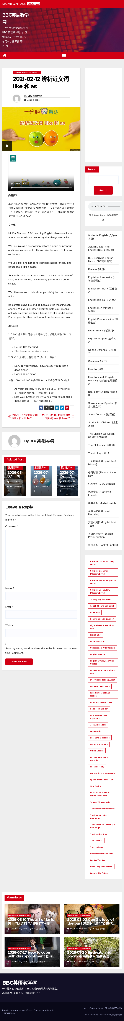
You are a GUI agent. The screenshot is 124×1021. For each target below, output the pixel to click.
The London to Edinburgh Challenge (102, 826)
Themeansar (8, 1013)
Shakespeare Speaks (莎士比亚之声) (102, 405)
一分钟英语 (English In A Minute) (27, 72)
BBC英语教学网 (35, 95)
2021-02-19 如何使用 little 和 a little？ (25, 417)
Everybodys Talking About (102, 680)
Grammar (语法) (97, 361)
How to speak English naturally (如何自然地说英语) (102, 380)
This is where (96, 847)
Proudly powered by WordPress (17, 1010)
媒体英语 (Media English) (102, 503)
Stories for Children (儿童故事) (103, 424)
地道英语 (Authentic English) (99, 493)
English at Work (97, 654)
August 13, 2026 (19, 929)
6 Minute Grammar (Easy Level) (102, 563)
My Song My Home (99, 744)
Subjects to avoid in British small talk (99, 794)
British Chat (95, 635)
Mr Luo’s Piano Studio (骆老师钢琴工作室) (103, 1008)
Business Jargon (98, 641)
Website (9, 625)
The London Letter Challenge (99, 816)
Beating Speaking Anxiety (102, 619)
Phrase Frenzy (97, 767)
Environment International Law (102, 671)
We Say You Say (97, 860)
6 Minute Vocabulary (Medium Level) (100, 591)
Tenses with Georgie (100, 802)
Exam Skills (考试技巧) (101, 330)
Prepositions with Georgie (102, 773)
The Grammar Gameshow (102, 809)
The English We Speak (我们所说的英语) (101, 435)
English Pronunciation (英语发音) (103, 321)
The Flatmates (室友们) (101, 445)
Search (92, 169)
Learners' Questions (100, 738)
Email (9, 606)
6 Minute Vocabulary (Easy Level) (103, 582)
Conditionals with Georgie (102, 648)
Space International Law (101, 780)
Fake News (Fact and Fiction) (100, 694)
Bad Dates (95, 612)
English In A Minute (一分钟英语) (103, 309)
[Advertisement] (103, 115)
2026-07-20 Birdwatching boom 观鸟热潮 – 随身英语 (89, 954)
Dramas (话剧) (96, 269)
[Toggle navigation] (64, 55)
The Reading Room (99, 834)
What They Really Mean (101, 867)
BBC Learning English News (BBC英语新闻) (100, 259)
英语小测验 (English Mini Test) (102, 524)
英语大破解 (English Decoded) (99, 513)
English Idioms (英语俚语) (102, 299)
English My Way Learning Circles (102, 662)
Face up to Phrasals (100, 686)
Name (9, 588)
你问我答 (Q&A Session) (102, 483)
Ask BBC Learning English (102, 606)
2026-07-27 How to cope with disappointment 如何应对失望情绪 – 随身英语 (32, 956)
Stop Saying (95, 786)
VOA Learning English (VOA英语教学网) (103, 1014)
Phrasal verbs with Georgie (99, 758)
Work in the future (99, 873)
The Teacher (96, 841)
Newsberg (47, 1010)
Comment (11, 526)
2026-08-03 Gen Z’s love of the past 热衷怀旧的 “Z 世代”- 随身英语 (91, 923)
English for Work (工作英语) (102, 290)
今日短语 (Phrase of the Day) (102, 474)
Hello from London (99, 709)
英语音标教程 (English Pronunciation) (100, 535)
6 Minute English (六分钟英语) (102, 237)
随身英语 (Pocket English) (103, 544)
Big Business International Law (102, 627)
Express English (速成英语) (102, 340)
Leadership (95, 731)
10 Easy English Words (100, 599)
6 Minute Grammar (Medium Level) (99, 572)
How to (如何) (96, 369)
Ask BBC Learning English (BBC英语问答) (101, 248)
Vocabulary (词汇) (98, 453)
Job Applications (98, 725)
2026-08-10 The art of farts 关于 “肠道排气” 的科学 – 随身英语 (31, 923)
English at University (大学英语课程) (102, 279)
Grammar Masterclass (101, 702)
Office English (97, 751)
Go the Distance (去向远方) (102, 351)
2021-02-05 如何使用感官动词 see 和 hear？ (56, 417)
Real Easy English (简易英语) (103, 393)
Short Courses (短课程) (101, 414)
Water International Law (101, 854)
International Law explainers (98, 716)
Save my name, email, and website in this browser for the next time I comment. (41, 650)
